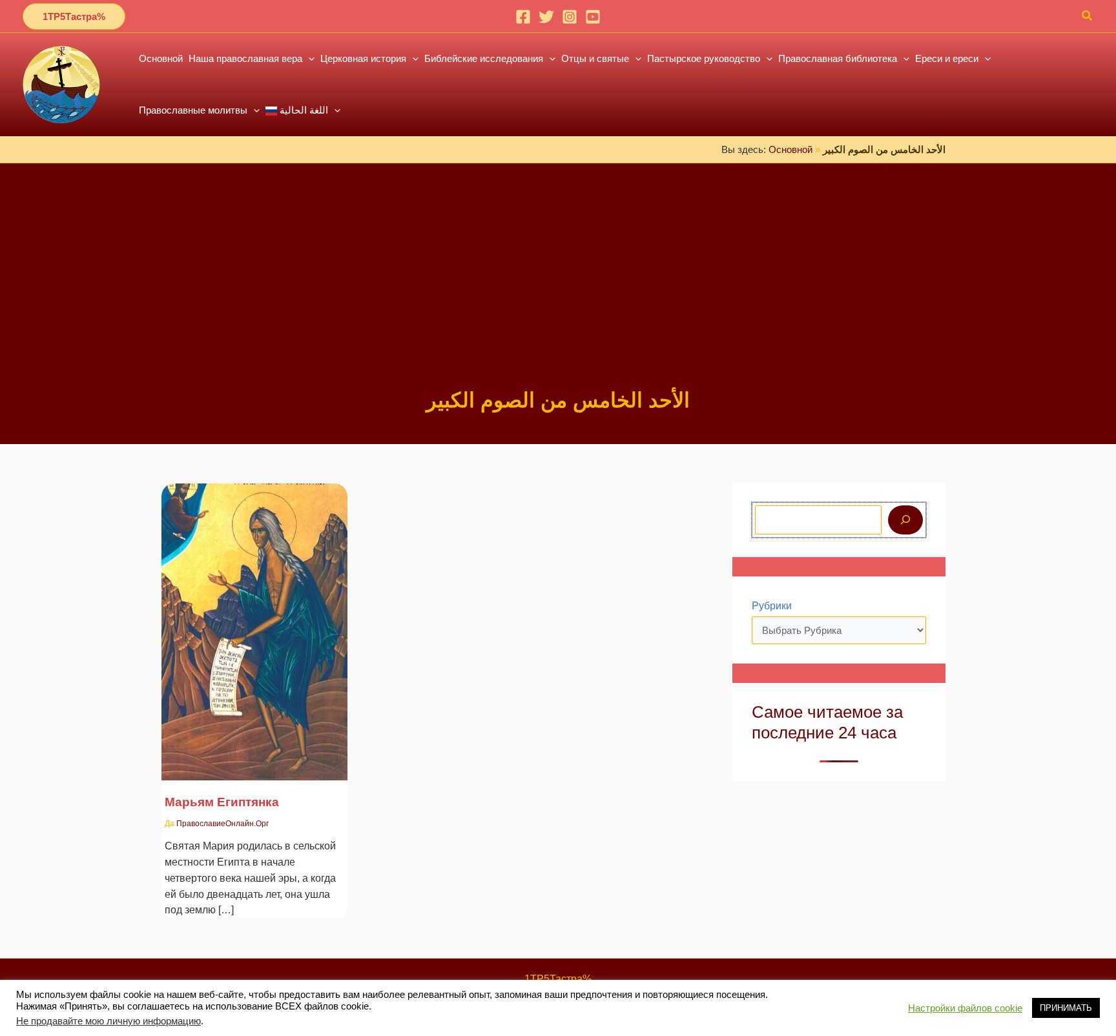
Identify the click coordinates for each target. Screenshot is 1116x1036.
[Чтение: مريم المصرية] (254, 623)
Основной (790, 149)
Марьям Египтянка (222, 802)
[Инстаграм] (569, 17)
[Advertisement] (558, 289)
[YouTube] (593, 17)
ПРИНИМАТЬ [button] (1066, 1008)
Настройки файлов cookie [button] (965, 1008)
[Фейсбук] (523, 17)
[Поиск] (905, 519)
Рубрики (772, 605)
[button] (74, 16)
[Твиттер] (546, 17)
